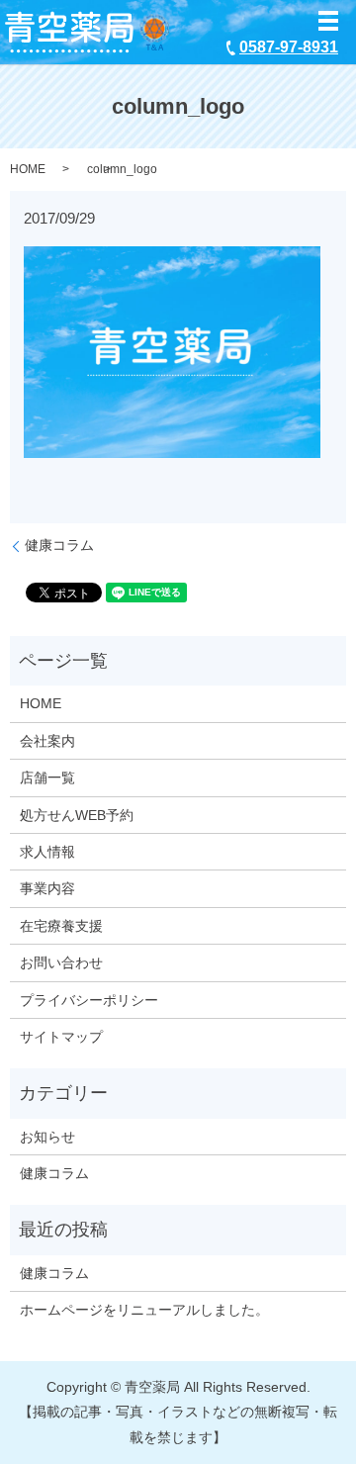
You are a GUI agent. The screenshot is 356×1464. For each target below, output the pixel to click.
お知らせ (47, 1136)
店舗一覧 (47, 777)
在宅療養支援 (61, 926)
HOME (27, 169)
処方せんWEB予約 (77, 815)
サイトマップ (61, 1037)
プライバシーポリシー (89, 1000)
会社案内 (47, 741)
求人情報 (47, 852)
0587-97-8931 (288, 47)
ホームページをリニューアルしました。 (144, 1310)
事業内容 (47, 888)
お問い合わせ (61, 962)
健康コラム (59, 545)
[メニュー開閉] (328, 21)
